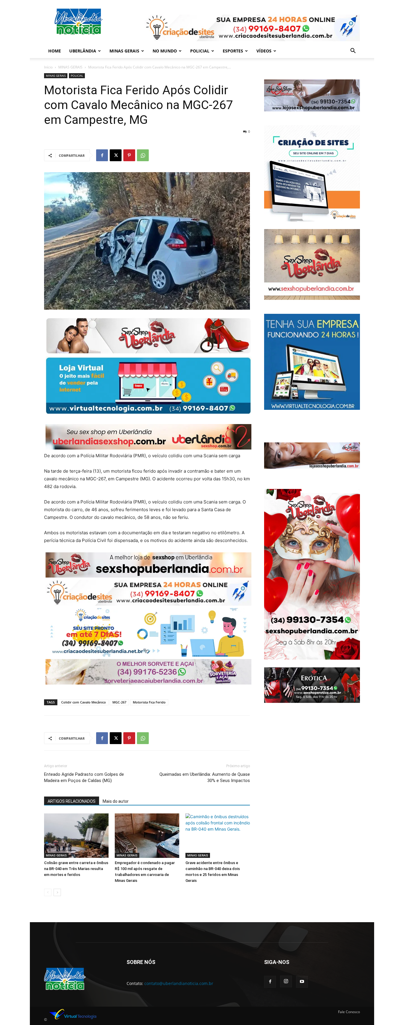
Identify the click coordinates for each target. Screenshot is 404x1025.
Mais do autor (116, 801)
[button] (353, 51)
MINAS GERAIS (124, 51)
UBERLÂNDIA (82, 51)
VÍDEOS (264, 51)
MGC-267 (119, 702)
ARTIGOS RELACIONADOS (72, 801)
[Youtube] (302, 982)
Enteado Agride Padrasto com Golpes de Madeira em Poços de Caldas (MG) (84, 777)
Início (48, 67)
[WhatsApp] (143, 155)
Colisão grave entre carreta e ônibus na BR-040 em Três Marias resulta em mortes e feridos (76, 869)
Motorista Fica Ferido (149, 702)
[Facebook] (102, 155)
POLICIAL (199, 51)
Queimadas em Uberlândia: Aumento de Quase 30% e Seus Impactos (204, 777)
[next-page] (57, 892)
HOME (54, 51)
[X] (116, 155)
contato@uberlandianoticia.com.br (178, 983)
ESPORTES (233, 51)
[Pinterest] (129, 155)
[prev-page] (47, 892)
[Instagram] (286, 981)
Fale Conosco (349, 1011)
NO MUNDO (165, 51)
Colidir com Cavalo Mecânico (83, 702)
